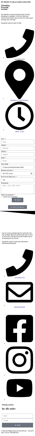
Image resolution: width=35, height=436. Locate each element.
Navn (3, 139)
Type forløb (4, 164)
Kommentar (4, 183)
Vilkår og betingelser (7, 195)
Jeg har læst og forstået (10, 197)
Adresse (3, 145)
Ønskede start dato (7, 170)
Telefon (3, 151)
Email (3, 158)
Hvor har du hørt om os (8, 176)
